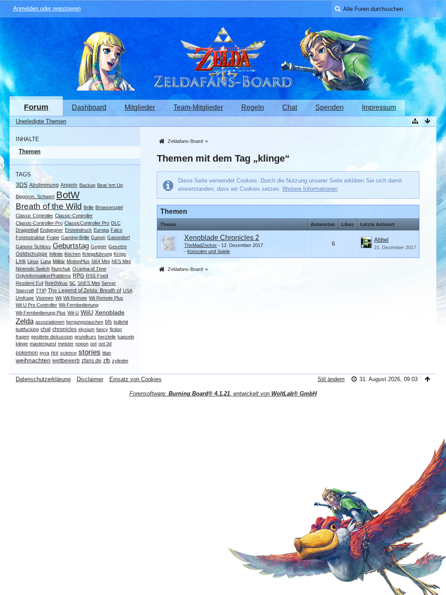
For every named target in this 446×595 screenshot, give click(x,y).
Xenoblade (110, 312)
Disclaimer (90, 379)
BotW (68, 194)
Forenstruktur (30, 237)
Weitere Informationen (310, 189)
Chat (289, 107)
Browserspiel (109, 207)
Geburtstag (71, 246)
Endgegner (51, 230)
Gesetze (117, 246)
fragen (22, 336)
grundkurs (85, 336)
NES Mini (121, 261)
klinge (22, 343)
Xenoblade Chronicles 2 (221, 237)
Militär (59, 261)
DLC (116, 223)
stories (89, 352)
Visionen (45, 298)
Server (108, 283)
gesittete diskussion (52, 336)
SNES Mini (89, 283)
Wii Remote (75, 298)
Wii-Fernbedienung (78, 305)
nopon (81, 343)
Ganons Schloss (33, 246)
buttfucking (27, 329)
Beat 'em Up (110, 185)
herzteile (107, 336)
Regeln (252, 107)
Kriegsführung (97, 254)
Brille (89, 207)
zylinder (120, 360)
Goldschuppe (31, 254)
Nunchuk (61, 268)
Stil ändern (331, 379)
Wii (58, 298)
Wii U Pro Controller (36, 305)
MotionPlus (78, 261)
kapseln (126, 336)
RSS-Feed (97, 275)
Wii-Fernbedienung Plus (41, 312)
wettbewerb (66, 361)
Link (21, 261)
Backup (87, 185)
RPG (78, 276)
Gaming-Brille (75, 237)
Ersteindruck (78, 230)
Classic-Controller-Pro (39, 223)
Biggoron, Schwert (35, 196)
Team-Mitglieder (198, 107)
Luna (46, 261)
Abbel (381, 240)
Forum (36, 107)
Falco (116, 230)
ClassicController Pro (86, 223)
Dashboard (89, 107)
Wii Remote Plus (106, 298)
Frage (53, 237)
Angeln (69, 185)
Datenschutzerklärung (43, 379)
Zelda (25, 321)
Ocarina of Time (89, 268)
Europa (101, 230)
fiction (116, 329)
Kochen (72, 254)
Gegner (99, 246)
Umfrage (25, 298)
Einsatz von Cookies (135, 379)
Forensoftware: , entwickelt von (223, 393)
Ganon (98, 237)
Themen (30, 151)
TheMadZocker (200, 245)
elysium (86, 329)
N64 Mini (100, 261)
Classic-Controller (74, 215)
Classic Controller (34, 215)
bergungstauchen (84, 322)
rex (54, 353)
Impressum (379, 107)
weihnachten (33, 360)
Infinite (56, 254)
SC (72, 283)
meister (66, 343)
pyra (44, 352)
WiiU (87, 312)
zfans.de (91, 361)
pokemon (27, 353)
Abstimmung (44, 185)
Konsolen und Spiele (208, 251)
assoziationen (49, 322)
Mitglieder (140, 107)
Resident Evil (29, 283)
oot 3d (105, 343)
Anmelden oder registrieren (47, 8)
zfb (106, 361)
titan (106, 352)
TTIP (41, 290)
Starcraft (25, 290)
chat (46, 329)
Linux (33, 261)
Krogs (120, 254)
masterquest (43, 343)
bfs (108, 322)
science (68, 352)
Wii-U (73, 312)
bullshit (121, 322)
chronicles (64, 329)
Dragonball (27, 230)
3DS (21, 184)
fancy (102, 329)
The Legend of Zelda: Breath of (84, 290)
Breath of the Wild (49, 206)
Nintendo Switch (33, 268)
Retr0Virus (56, 283)
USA (127, 290)
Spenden (329, 107)
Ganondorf (118, 237)
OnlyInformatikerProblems (43, 275)
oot (93, 343)
